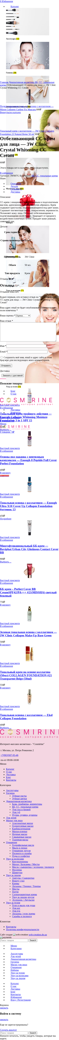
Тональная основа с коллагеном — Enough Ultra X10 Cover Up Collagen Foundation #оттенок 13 (28, 506)
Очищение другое (21, 850)
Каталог (10, 769)
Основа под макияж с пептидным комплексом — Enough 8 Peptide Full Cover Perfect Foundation (28, 460)
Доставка (11, 774)
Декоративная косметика (22, 82)
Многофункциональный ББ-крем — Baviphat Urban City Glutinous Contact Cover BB (29, 549)
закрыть (4, 1008)
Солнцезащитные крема (24, 894)
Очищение (11, 842)
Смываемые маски (21, 837)
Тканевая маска (20, 839)
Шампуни (17, 872)
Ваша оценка (7, 315)
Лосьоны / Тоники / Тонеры (26, 886)
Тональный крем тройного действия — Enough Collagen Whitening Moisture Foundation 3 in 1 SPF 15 (26, 417)
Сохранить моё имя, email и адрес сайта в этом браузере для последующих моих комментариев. (26, 358)
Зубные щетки (19, 798)
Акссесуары (12, 790)
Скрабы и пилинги (22, 916)
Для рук (16, 911)
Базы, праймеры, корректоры (27, 804)
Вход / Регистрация (21, 1000)
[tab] (32, 186)
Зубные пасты (19, 796)
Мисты (15, 889)
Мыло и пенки (19, 848)
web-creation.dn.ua (38, 934)
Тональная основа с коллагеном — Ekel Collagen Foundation (26, 716)
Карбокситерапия (21, 828)
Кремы (15, 883)
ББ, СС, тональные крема (45, 175)
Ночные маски (19, 834)
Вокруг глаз (18, 880)
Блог (8, 777)
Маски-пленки (19, 831)
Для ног (16, 908)
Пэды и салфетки (21, 856)
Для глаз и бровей (21, 809)
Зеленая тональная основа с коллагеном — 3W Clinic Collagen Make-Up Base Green (28, 633)
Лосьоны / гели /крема (23, 913)
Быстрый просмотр (10, 405)
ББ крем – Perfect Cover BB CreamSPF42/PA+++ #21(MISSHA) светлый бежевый (28, 592)
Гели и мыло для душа (23, 905)
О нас (9, 771)
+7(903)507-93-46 (9, 755)
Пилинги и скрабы (22, 853)
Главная (4, 82)
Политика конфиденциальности (22, 929)
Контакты (11, 780)
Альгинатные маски (22, 823)
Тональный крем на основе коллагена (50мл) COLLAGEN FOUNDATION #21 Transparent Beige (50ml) (26, 675)
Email (3, 351)
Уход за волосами (15, 859)
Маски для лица (14, 820)
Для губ (16, 812)
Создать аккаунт (8, 1030)
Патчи (15, 891)
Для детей (11, 817)
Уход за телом (13, 902)
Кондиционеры (20, 861)
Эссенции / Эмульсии (23, 900)
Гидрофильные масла (23, 845)
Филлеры (17, 869)
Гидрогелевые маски (22, 826)
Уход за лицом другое (23, 897)
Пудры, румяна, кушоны (24, 815)
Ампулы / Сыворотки (23, 878)
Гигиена (10, 793)
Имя (3, 346)
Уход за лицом (13, 875)
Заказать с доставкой (13, 375)
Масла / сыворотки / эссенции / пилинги (33, 867)
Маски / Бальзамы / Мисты (26, 864)
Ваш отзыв (6, 321)
